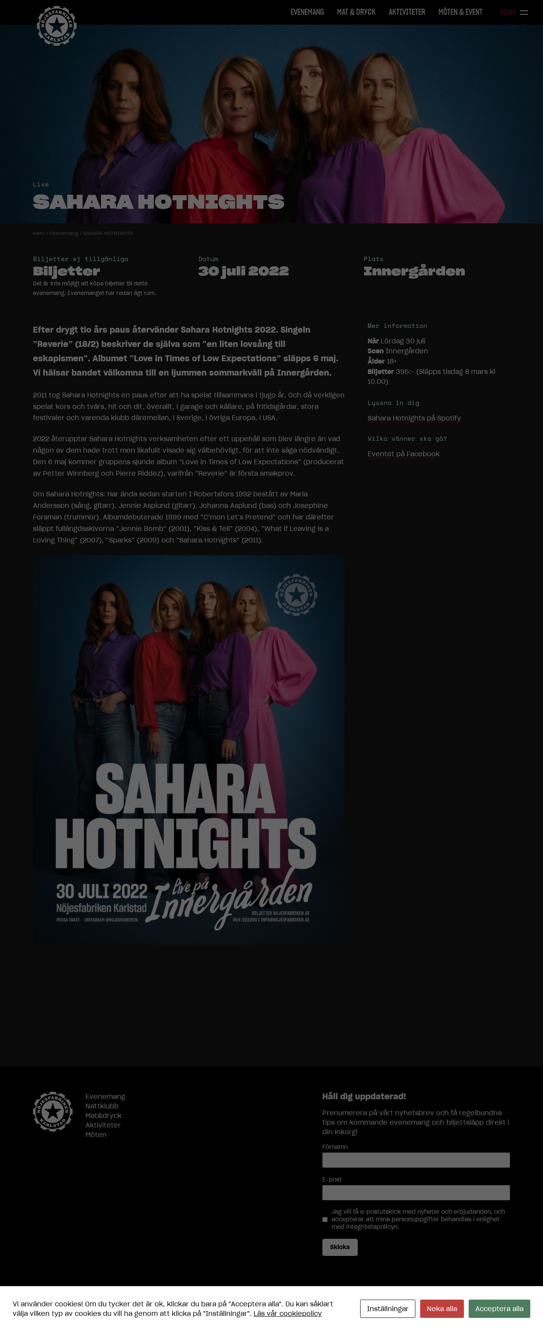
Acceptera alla (499, 1309)
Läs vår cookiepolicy (288, 1313)
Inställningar (388, 1309)
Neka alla (442, 1309)
